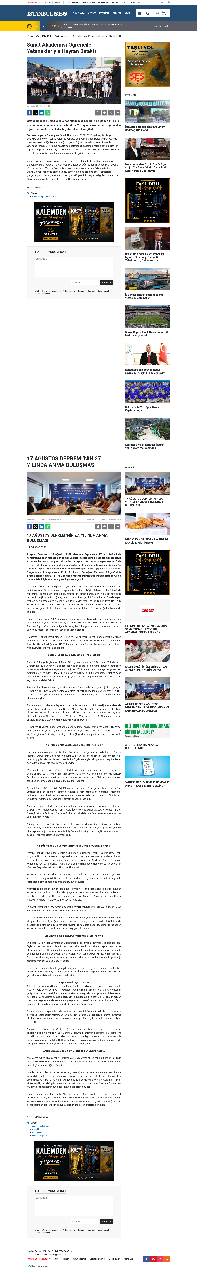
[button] (104, 112)
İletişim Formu (135, 3)
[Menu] (139, 13)
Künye (124, 3)
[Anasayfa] (49, 3)
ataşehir (35, 1129)
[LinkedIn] (41, 112)
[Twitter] (35, 112)
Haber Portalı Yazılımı (40, 1266)
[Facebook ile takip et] (146, 1259)
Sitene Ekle (128, 1259)
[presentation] (36, 26)
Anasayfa (34, 36)
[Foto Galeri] (168, 2)
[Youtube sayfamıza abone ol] (153, 1259)
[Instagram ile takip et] (160, 1259)
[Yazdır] (98, 112)
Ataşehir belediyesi (40, 1126)
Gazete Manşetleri (88, 3)
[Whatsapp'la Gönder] (47, 112)
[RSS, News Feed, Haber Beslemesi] (166, 1259)
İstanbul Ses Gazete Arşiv (108, 3)
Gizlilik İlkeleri (114, 1259)
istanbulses (37, 1132)
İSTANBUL (104, 13)
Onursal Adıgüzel (39, 1135)
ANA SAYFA (79, 13)
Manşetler (58, 3)
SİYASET (91, 13)
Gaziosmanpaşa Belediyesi (44, 196)
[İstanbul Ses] (47, 13)
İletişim (66, 1259)
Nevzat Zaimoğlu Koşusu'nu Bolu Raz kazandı (82, 26)
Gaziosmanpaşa (62, 36)
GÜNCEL (117, 13)
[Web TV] (162, 2)
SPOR (127, 13)
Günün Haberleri (71, 3)
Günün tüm (161, 26)
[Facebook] (29, 112)
